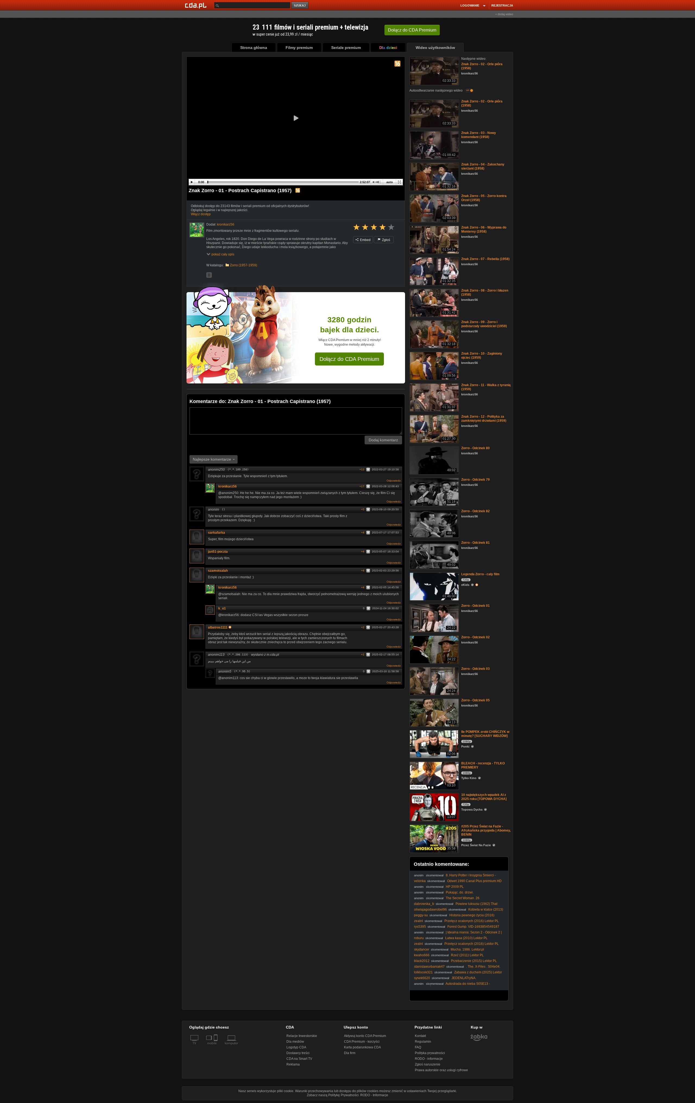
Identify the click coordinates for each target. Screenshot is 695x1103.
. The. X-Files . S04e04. (483, 966)
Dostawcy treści (297, 1053)
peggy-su (421, 915)
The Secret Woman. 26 (462, 898)
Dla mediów (295, 1041)
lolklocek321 (423, 972)
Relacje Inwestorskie (301, 1036)
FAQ (418, 1047)
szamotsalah (218, 571)
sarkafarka (216, 533)
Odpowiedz (394, 480)
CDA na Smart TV (299, 1059)
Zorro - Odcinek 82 (475, 511)
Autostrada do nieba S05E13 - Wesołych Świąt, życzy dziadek (452, 986)
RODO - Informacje (374, 1095)
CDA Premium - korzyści (362, 1041)
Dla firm (349, 1053)
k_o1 (222, 608)
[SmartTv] (216, 1046)
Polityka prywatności (430, 1053)
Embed (365, 240)
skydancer (421, 949)
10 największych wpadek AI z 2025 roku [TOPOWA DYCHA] (484, 797)
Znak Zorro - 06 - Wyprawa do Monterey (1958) (483, 229)
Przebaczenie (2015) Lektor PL (474, 961)
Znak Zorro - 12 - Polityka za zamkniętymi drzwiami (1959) (483, 419)
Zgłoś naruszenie (427, 1064)
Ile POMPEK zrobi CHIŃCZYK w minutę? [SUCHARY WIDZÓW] (485, 734)
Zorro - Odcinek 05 (475, 700)
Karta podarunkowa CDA (362, 1047)
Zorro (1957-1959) (243, 265)
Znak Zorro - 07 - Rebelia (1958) (485, 259)
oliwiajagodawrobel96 (430, 909)
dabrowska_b (424, 904)
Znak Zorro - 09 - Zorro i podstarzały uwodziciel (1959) (484, 324)
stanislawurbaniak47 (429, 966)
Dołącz (412, 30)
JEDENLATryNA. (463, 978)
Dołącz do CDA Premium (349, 359)
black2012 (421, 961)
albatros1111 (218, 627)
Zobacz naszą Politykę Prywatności (333, 1095)
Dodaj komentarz (383, 440)
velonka (420, 881)
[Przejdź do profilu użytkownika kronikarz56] (196, 230)
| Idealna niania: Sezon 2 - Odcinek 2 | (474, 932)
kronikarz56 (227, 486)
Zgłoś (385, 240)
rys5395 (420, 927)
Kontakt (420, 1036)
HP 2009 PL (455, 887)
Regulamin (423, 1041)
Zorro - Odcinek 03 (475, 669)
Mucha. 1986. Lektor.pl (467, 949)
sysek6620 (422, 978)
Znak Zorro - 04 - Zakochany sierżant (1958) (482, 166)
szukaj (300, 5)
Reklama (293, 1064)
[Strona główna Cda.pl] (196, 5)
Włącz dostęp (201, 214)
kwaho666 (421, 955)
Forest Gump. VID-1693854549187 (473, 927)
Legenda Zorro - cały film (480, 574)
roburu (419, 938)
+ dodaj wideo (504, 14)
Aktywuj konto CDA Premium (365, 1036)
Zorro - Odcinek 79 (475, 480)
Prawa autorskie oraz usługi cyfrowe (441, 1070)
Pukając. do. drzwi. (459, 892)
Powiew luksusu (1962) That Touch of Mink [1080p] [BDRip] (455, 906)
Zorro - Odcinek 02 (475, 637)
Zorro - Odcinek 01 (475, 606)
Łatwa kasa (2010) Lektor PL (466, 938)
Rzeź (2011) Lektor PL (467, 955)
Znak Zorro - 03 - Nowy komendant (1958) (478, 135)
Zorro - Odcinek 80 (475, 448)
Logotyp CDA (296, 1047)
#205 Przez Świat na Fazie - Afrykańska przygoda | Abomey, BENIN (486, 830)
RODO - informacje (429, 1059)
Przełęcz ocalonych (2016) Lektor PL (471, 921)
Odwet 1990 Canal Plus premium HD (474, 881)
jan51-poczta (218, 552)
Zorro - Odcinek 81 (475, 543)
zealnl (418, 921)
